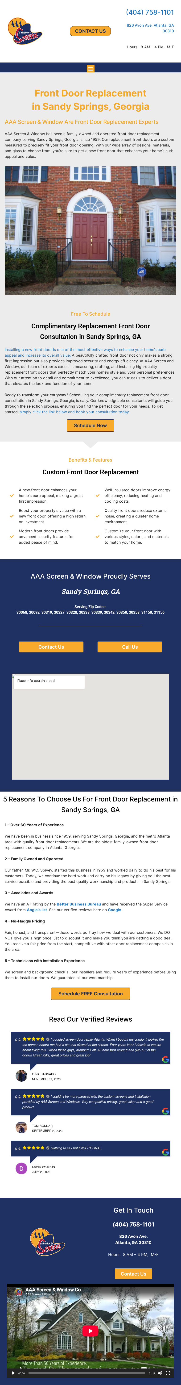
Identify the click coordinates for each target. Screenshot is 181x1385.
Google (114, 909)
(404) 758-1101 (150, 12)
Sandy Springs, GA (90, 591)
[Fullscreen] (167, 1373)
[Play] (13, 1373)
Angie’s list (37, 909)
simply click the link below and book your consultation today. (75, 411)
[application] (90, 1331)
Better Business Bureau (79, 904)
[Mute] (160, 1373)
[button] (91, 69)
